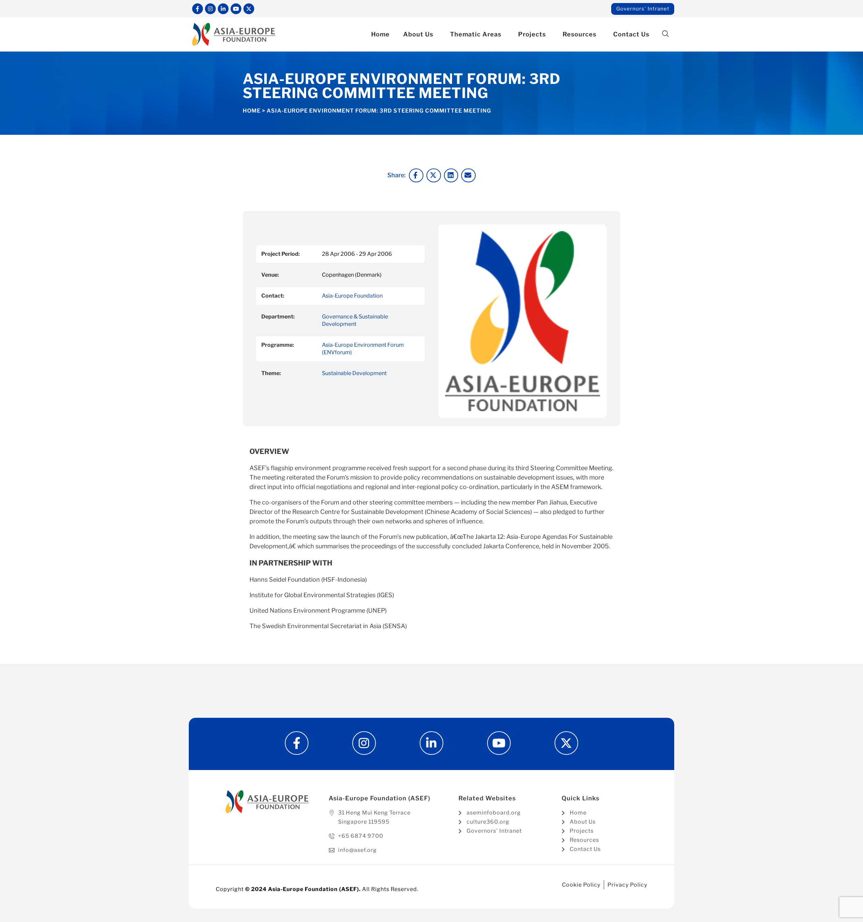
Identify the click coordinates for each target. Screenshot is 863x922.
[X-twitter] (248, 8)
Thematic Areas (475, 34)
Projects (532, 34)
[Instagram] (210, 8)
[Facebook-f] (197, 8)
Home (380, 34)
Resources (579, 34)
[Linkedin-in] (223, 8)
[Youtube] (236, 8)
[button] (665, 33)
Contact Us (631, 34)
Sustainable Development (354, 373)
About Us (418, 34)
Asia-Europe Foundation (352, 296)
